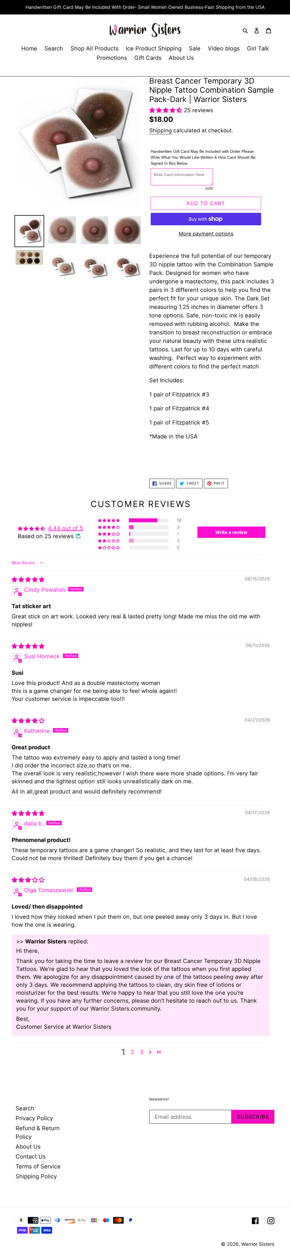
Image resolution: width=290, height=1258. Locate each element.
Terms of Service (38, 1166)
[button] (166, 110)
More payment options (206, 234)
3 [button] (141, 1052)
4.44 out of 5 (65, 528)
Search (25, 1108)
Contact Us (31, 1156)
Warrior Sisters (257, 1244)
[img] (28, 579)
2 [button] (132, 1052)
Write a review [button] (231, 532)
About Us (28, 1146)
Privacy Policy (34, 1118)
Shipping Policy (36, 1176)
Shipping (160, 130)
